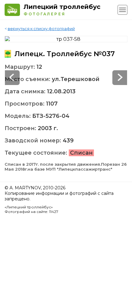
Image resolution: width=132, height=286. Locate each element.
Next (12, 77)
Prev (119, 77)
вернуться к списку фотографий (41, 28)
